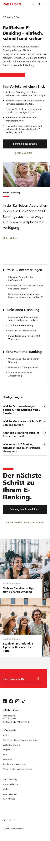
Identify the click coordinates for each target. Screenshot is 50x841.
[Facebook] (11, 701)
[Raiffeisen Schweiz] (12, 4)
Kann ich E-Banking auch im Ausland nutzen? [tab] (21, 434)
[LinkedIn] (5, 701)
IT (14, 820)
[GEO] (38, 678)
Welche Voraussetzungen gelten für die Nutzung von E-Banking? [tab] (22, 410)
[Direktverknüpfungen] (34, 4)
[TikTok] (24, 701)
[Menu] (45, 4)
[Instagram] (17, 701)
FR (10, 820)
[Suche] (39, 4)
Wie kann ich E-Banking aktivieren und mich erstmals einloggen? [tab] (22, 448)
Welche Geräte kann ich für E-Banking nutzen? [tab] (22, 423)
